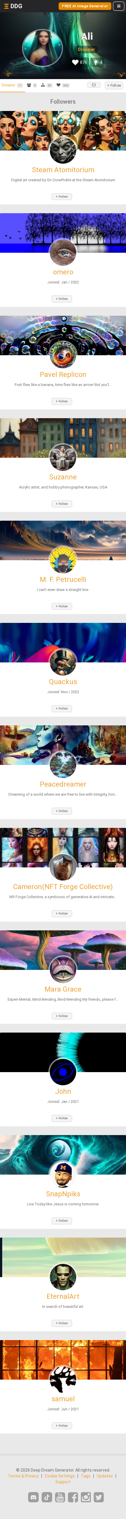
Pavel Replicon (63, 374)
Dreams (12, 85)
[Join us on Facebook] (73, 1497)
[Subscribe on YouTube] (60, 1497)
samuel (63, 1399)
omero (63, 272)
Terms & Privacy (23, 1476)
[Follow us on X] (99, 1497)
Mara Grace (63, 989)
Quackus (63, 682)
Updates (105, 1476)
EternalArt (63, 1296)
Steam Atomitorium (63, 170)
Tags (86, 1476)
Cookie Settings (60, 1476)
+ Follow (114, 85)
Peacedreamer (63, 784)
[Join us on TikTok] (47, 1497)
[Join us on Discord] (33, 1497)
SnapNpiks (63, 1194)
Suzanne (63, 477)
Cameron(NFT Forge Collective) (63, 887)
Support (63, 1481)
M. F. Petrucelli (63, 579)
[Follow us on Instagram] (86, 1497)
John (63, 1091)
